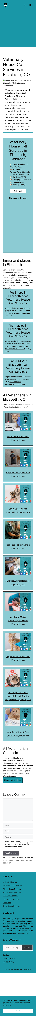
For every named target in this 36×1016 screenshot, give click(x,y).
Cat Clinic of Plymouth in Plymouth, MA (18, 474)
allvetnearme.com (10, 763)
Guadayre (7, 876)
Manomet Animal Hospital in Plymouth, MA (18, 583)
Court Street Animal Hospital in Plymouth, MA (18, 511)
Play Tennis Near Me (11, 899)
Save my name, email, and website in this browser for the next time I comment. (19, 844)
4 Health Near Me (10, 882)
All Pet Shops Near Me (12, 889)
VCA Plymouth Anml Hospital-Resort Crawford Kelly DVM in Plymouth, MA (18, 696)
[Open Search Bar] (25, 5)
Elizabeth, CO (22, 407)
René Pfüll (7, 903)
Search (27, 948)
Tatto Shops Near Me (11, 906)
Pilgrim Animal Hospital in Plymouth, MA (18, 658)
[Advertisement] (18, 29)
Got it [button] (18, 1011)
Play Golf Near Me (10, 896)
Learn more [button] (7, 1005)
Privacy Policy (8, 962)
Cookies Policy (9, 958)
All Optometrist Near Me (12, 886)
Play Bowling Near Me (12, 892)
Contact (6, 955)
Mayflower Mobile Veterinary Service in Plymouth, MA (18, 620)
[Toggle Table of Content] (18, 780)
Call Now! (18, 191)
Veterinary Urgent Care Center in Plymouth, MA (18, 734)
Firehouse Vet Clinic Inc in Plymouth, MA (18, 547)
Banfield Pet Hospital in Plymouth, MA (18, 438)
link (27, 933)
